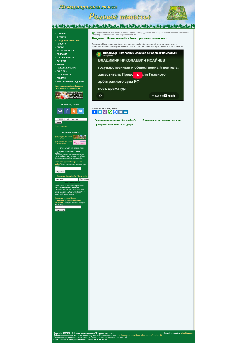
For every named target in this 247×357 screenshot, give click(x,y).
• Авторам (60, 61)
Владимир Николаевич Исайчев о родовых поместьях (114, 35)
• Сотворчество (63, 75)
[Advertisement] (72, 271)
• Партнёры (61, 71)
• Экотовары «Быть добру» (69, 81)
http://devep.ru (187, 333)
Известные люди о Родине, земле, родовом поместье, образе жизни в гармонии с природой (150, 33)
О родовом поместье (103, 33)
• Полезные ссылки (65, 68)
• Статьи (59, 47)
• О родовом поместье (67, 40)
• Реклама (60, 78)
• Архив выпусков (64, 51)
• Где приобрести (64, 58)
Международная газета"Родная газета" (63, 142)
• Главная (60, 34)
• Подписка (61, 54)
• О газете (60, 37)
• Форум (59, 64)
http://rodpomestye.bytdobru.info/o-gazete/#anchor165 (139, 335)
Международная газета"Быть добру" (63, 137)
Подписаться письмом (72, 182)
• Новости (60, 44)
